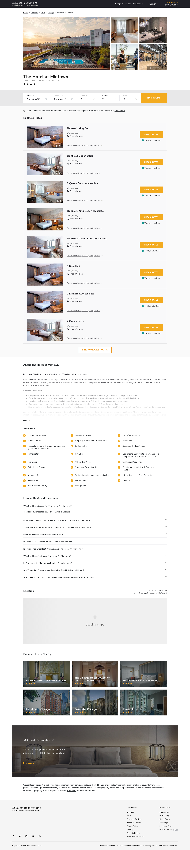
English (152, 3)
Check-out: (58, 96)
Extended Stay (165, 826)
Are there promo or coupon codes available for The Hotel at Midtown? (58, 577)
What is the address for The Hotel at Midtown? (47, 506)
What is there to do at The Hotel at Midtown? (47, 556)
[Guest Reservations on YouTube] (39, 836)
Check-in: (30, 96)
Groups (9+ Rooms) (123, 4)
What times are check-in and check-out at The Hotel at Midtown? (57, 527)
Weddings (163, 822)
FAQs (129, 815)
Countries (34, 13)
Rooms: (84, 96)
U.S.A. (43, 13)
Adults (105, 96)
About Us (131, 812)
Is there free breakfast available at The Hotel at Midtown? (52, 548)
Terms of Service (134, 822)
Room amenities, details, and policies (83, 145)
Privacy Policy (132, 826)
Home (25, 13)
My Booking (138, 4)
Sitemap (130, 829)
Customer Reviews (134, 819)
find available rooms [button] (95, 349)
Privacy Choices (165, 829)
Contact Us (164, 812)
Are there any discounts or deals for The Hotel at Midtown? (53, 570)
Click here (71, 790)
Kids (125, 96)
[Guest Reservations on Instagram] (26, 836)
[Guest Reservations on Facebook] (14, 836)
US (165, 593)
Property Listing (133, 833)
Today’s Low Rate (153, 140)
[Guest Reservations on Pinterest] (33, 836)
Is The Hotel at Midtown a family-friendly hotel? (47, 563)
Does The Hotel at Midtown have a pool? (43, 534)
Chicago (51, 13)
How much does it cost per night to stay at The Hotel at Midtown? (57, 520)
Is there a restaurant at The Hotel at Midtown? (47, 541)
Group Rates (164, 819)
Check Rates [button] (151, 134)
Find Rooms (154, 97)
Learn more (120, 110)
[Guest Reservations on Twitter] (20, 836)
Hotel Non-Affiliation (135, 836)
